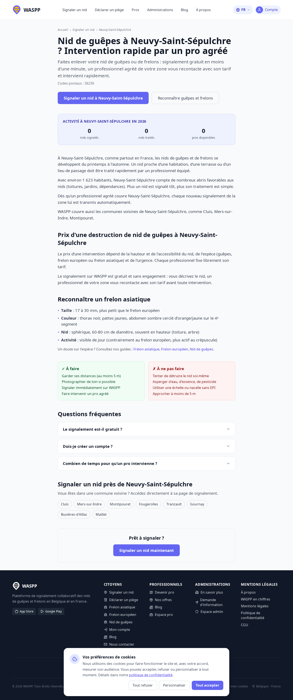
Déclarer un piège (109, 9)
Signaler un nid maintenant (146, 550)
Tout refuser (143, 685)
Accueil (63, 30)
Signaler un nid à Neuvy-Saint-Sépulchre (103, 98)
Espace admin (212, 611)
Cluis (65, 504)
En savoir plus (212, 592)
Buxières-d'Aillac (74, 514)
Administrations (160, 9)
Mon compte (119, 629)
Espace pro (164, 614)
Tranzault (174, 504)
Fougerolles (148, 504)
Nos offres (163, 599)
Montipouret (120, 504)
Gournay (197, 504)
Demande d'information (211, 602)
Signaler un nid (74, 9)
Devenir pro (164, 592)
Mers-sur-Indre (89, 504)
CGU (244, 625)
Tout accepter (207, 685)
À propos (203, 9)
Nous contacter (121, 644)
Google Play (53, 611)
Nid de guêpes (201, 349)
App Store (26, 611)
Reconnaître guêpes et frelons (185, 98)
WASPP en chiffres (255, 599)
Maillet (101, 514)
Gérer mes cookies (235, 686)
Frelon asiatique (146, 349)
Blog (184, 9)
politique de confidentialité (150, 675)
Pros (135, 9)
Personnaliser (174, 685)
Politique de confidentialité (252, 615)
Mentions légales (255, 606)
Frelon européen (174, 349)
